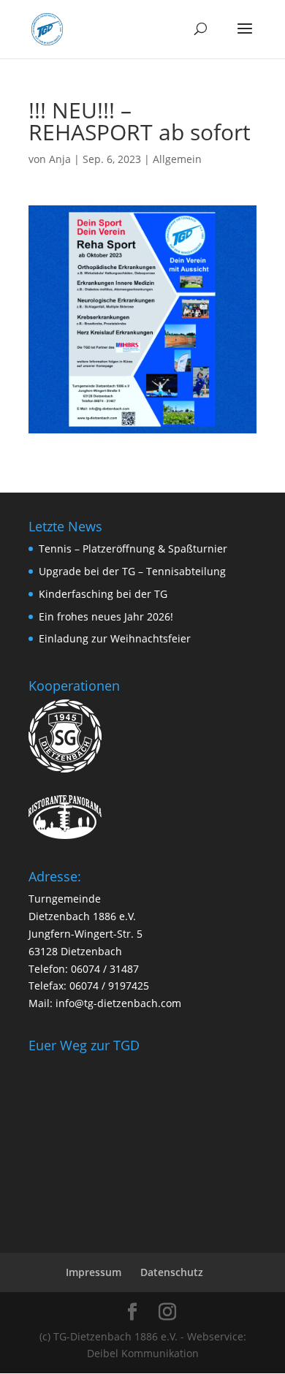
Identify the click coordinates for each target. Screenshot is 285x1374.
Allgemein (177, 159)
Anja (60, 159)
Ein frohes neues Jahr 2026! (106, 616)
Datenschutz (171, 1272)
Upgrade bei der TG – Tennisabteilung (132, 571)
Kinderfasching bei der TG (103, 594)
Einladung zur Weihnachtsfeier (115, 638)
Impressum (93, 1272)
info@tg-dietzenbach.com (118, 1003)
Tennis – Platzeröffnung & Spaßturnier (133, 548)
